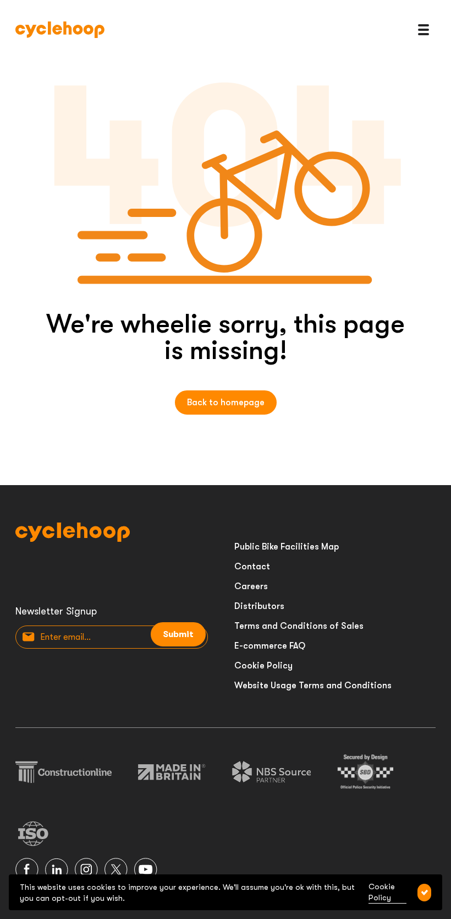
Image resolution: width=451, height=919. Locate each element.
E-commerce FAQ (269, 646)
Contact (252, 567)
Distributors (259, 606)
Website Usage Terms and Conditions (313, 685)
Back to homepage (226, 402)
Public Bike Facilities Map (286, 547)
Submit (178, 634)
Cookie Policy (263, 666)
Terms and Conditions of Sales (299, 626)
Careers (251, 586)
